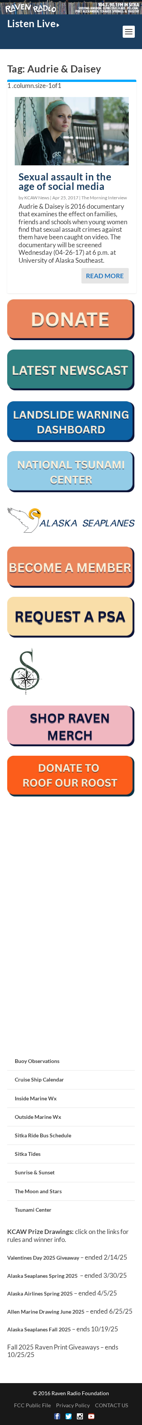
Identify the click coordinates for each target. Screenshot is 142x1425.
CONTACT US (111, 1405)
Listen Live (31, 23)
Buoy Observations (37, 1061)
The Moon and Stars (38, 1191)
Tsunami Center (33, 1209)
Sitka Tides (28, 1154)
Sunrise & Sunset (35, 1172)
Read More (105, 276)
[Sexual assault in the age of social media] (72, 131)
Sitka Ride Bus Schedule (43, 1135)
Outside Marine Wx (38, 1117)
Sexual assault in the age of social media (65, 181)
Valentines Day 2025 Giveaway (43, 1257)
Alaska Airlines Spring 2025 (40, 1293)
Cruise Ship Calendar (39, 1079)
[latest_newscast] (71, 388)
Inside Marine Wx (36, 1098)
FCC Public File (32, 1405)
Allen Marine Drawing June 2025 (45, 1311)
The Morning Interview (104, 197)
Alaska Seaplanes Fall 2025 (39, 1329)
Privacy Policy (73, 1405)
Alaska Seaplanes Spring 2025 (42, 1275)
